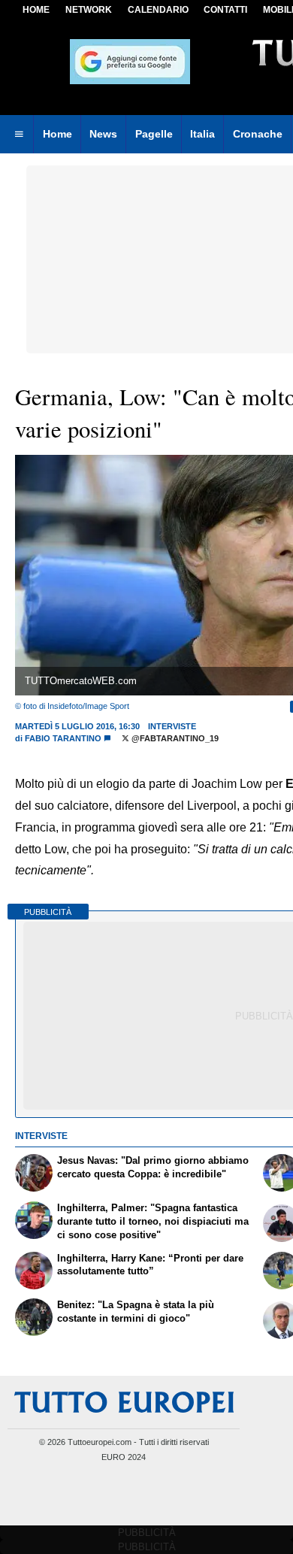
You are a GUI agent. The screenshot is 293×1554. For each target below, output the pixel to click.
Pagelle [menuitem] (154, 134)
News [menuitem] (103, 134)
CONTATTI (225, 9)
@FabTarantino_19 (174, 738)
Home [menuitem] (57, 134)
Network (88, 9)
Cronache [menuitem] (257, 134)
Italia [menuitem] (202, 134)
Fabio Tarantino (63, 738)
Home (36, 9)
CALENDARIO (158, 9)
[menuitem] (19, 134)
